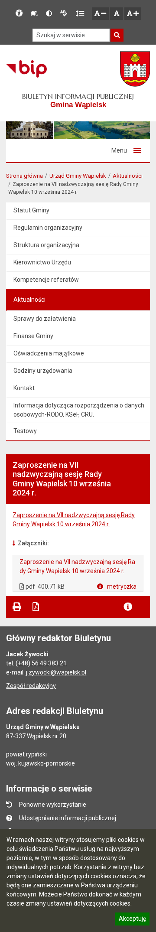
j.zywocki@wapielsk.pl (56, 672)
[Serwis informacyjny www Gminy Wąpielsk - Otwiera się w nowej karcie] (135, 69)
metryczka (121, 586)
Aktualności (128, 176)
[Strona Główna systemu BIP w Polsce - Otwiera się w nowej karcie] (26, 69)
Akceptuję (132, 920)
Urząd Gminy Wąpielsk (77, 176)
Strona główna (24, 176)
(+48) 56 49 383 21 (41, 663)
